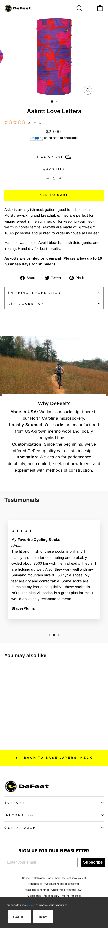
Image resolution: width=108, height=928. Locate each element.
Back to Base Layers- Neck (57, 757)
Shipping (36, 138)
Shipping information (34, 292)
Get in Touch (20, 827)
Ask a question (26, 303)
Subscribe (93, 862)
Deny (43, 917)
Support (14, 802)
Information (19, 815)
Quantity (54, 168)
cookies (30, 905)
